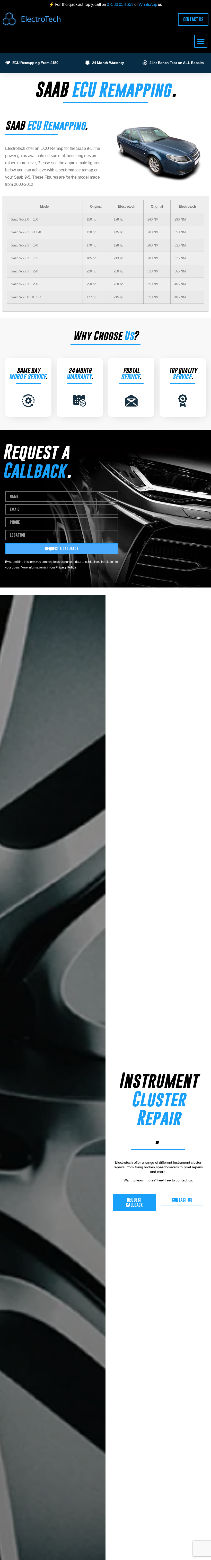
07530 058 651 (120, 4)
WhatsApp (148, 4)
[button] (200, 41)
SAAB (51, 89)
